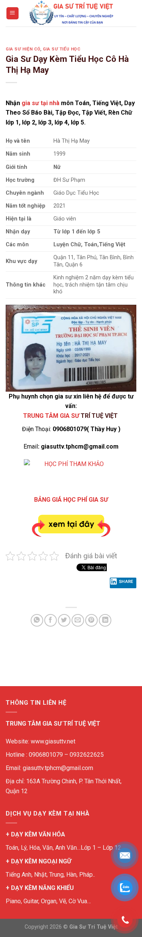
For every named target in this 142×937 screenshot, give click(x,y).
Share (126, 581)
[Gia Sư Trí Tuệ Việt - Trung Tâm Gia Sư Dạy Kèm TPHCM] (71, 13)
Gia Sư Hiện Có (23, 49)
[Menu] (12, 13)
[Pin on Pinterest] (91, 620)
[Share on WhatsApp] (37, 620)
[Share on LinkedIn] (105, 620)
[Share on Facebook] (50, 620)
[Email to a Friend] (78, 620)
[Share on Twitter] (64, 620)
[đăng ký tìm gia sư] (71, 472)
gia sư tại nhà (40, 103)
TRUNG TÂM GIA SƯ (51, 415)
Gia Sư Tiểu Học (61, 49)
